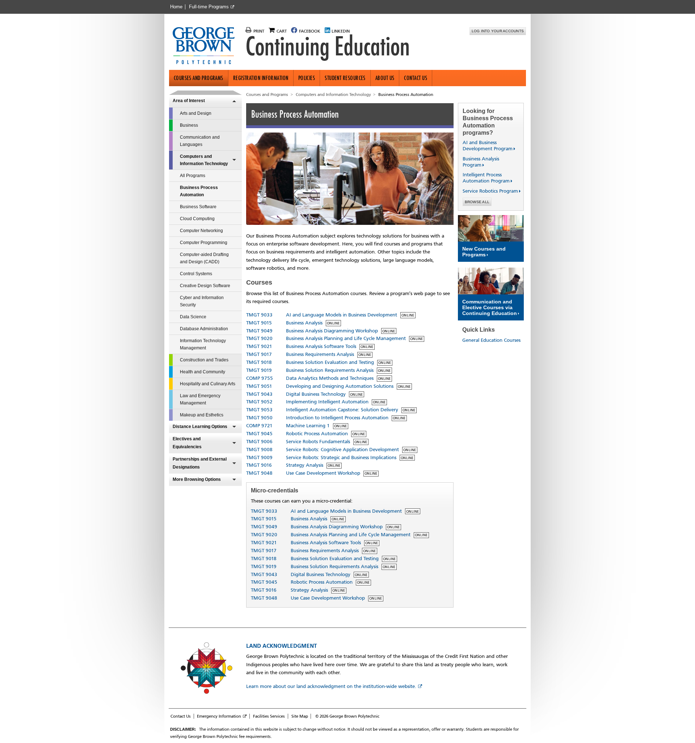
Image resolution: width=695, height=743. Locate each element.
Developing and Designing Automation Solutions (339, 386)
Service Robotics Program (487, 191)
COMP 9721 (259, 426)
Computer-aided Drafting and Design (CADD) (204, 258)
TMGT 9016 (259, 465)
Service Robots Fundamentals (318, 441)
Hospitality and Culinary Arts (207, 383)
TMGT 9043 (259, 394)
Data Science (193, 316)
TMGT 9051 (259, 386)
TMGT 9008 (259, 449)
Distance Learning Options (200, 426)
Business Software (198, 206)
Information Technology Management (203, 344)
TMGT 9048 (259, 473)
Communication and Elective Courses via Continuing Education (489, 307)
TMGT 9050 (259, 418)
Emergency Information (219, 716)
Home (176, 6)
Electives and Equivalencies (187, 442)
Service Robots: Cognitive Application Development (342, 449)
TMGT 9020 (259, 338)
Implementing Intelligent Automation (327, 402)
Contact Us (415, 78)
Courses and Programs (198, 78)
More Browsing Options (197, 479)
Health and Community (202, 371)
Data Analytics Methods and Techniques (330, 378)
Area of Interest (189, 100)
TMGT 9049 (259, 331)
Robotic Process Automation (317, 434)
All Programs (192, 175)
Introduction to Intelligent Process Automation (337, 418)
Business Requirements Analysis (320, 354)
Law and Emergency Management (200, 399)
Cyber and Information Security (202, 301)
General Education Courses (491, 340)
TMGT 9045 (259, 434)
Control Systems (196, 273)
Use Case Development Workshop (323, 473)
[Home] (206, 46)
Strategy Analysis (304, 465)
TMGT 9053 (259, 410)
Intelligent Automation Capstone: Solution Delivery (342, 410)
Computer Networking (201, 230)
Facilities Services (269, 716)
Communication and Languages (200, 141)
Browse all (477, 202)
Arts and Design (195, 113)
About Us (385, 78)
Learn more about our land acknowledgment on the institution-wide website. (331, 686)
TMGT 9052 (259, 402)
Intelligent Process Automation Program (483, 178)
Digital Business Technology (316, 394)
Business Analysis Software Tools (321, 346)
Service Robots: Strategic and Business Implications (341, 457)
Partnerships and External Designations (200, 463)
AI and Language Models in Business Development (341, 315)
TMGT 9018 (259, 362)
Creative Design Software (205, 285)
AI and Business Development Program (485, 145)
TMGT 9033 (259, 315)
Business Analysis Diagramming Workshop (332, 331)
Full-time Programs (209, 6)
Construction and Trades (204, 359)
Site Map (299, 716)
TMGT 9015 (259, 323)
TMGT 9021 (259, 346)
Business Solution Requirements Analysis (330, 370)
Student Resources (345, 78)
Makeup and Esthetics (201, 414)
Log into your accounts (498, 31)
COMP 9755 (259, 378)
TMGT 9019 (259, 370)
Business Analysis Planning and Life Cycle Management (346, 338)
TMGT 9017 (259, 354)
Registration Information (260, 78)
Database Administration (204, 328)
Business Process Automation (199, 191)
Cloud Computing (197, 218)
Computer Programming (203, 242)
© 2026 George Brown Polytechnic (347, 716)
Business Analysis (304, 323)
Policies (306, 78)
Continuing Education (327, 46)
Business (189, 125)
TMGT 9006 (259, 441)
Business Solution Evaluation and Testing (330, 362)
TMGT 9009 (259, 457)
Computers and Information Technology (204, 160)
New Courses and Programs (484, 251)
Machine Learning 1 (308, 426)
